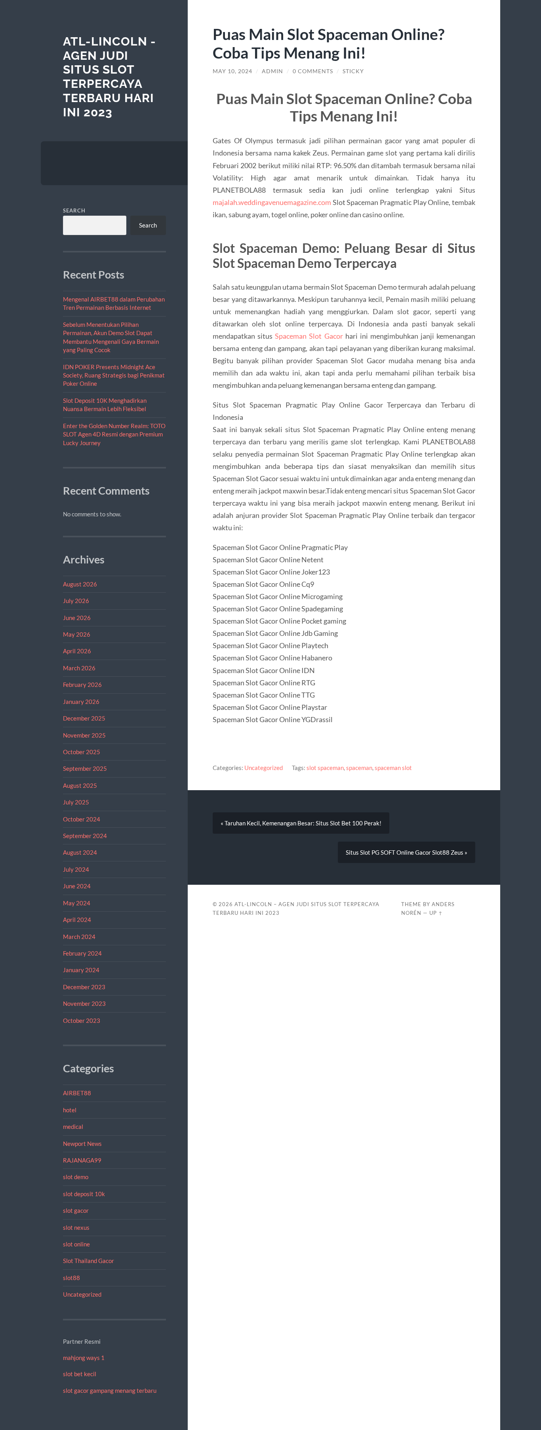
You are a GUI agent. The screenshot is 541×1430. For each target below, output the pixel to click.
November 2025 (84, 735)
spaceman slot (393, 767)
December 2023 (84, 986)
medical (73, 1126)
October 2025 (81, 751)
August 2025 (80, 785)
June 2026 (77, 617)
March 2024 (79, 936)
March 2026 (79, 667)
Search (74, 210)
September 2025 (85, 768)
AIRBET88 (77, 1092)
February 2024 (82, 953)
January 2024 (81, 969)
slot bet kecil (79, 1373)
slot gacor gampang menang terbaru (109, 1390)
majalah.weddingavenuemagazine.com (272, 202)
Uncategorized (82, 1294)
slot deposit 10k (84, 1193)
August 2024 (80, 852)
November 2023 (84, 1003)
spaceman (359, 767)
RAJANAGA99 (82, 1160)
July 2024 (76, 869)
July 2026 (76, 600)
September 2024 (85, 835)
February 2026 (82, 684)
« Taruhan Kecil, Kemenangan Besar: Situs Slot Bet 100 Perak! (301, 823)
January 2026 (81, 701)
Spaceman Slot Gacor (309, 336)
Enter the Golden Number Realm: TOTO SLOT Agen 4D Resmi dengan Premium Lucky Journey (114, 434)
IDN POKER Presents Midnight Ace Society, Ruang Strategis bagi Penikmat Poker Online (114, 375)
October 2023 (81, 1020)
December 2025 (84, 718)
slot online (76, 1244)
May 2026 (76, 634)
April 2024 (77, 919)
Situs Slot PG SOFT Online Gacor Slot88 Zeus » (406, 852)
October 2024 (81, 819)
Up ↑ (436, 913)
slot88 (71, 1277)
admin (272, 71)
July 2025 (76, 802)
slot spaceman (325, 767)
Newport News (82, 1143)
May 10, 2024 (232, 71)
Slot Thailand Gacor (88, 1260)
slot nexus (76, 1227)
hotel (69, 1109)
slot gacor (76, 1210)
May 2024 (76, 903)
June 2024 (77, 885)
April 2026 (77, 650)
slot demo (75, 1176)
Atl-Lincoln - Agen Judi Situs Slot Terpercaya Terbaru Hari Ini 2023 (109, 76)
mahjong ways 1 (84, 1357)
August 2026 (80, 584)
